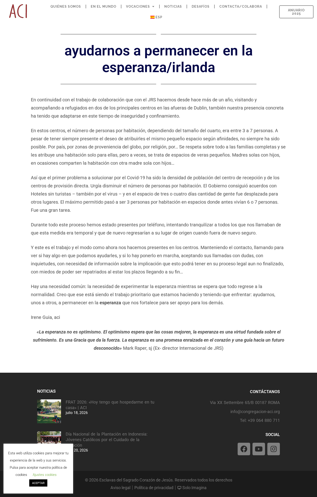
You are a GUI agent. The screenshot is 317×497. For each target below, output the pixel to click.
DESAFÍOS (201, 6)
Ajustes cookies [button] (45, 475)
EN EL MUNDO (103, 6)
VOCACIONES (138, 6)
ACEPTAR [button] (38, 483)
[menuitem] (156, 17)
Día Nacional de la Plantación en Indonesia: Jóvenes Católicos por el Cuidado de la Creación (106, 440)
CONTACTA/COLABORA (240, 6)
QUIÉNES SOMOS (65, 6)
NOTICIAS (173, 6)
